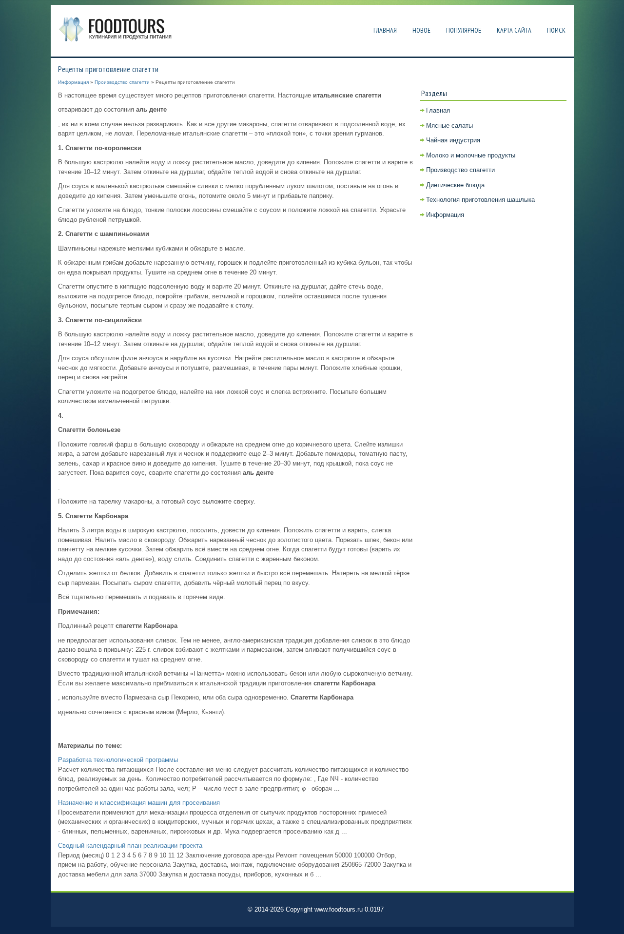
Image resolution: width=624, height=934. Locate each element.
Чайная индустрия (453, 140)
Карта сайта (514, 30)
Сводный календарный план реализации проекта (130, 845)
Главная (385, 30)
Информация (73, 82)
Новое (421, 30)
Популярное (463, 30)
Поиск (556, 30)
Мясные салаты (449, 125)
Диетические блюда (455, 185)
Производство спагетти (122, 82)
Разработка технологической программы (118, 759)
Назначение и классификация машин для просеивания (139, 802)
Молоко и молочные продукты (470, 155)
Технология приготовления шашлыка (480, 199)
